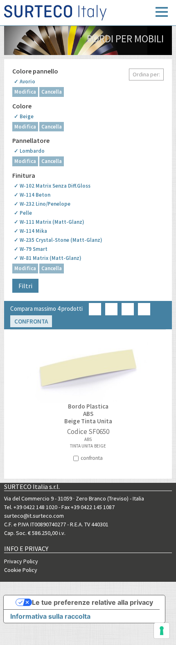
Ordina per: (146, 74)
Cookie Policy (20, 570)
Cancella (51, 91)
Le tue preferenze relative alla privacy (92, 602)
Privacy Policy (21, 561)
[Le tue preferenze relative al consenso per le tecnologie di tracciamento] (161, 630)
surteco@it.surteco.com (34, 515)
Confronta (31, 321)
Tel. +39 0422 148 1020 (30, 507)
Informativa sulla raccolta (50, 616)
